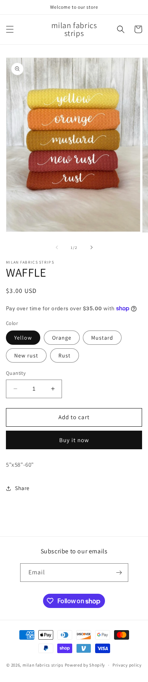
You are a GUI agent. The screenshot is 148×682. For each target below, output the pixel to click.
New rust (26, 355)
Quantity (16, 373)
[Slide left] (57, 247)
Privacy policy (127, 665)
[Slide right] (91, 247)
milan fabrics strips (43, 665)
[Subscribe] (119, 572)
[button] (10, 29)
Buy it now (74, 440)
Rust (64, 355)
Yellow (23, 337)
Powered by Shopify (85, 665)
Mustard (102, 337)
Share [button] (22, 488)
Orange (61, 337)
